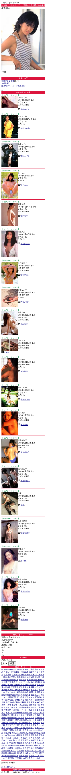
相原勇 (4, 690)
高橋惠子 (36, 723)
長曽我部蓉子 (28, 728)
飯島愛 (12, 695)
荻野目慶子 (25, 702)
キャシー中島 (26, 710)
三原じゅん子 (20, 748)
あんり (27, 669)
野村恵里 (20, 735)
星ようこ (5, 743)
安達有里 (22, 687)
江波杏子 (17, 672)
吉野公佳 (38, 753)
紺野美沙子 (37, 715)
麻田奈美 (24, 216)
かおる (32, 674)
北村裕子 (17, 710)
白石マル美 (25, 128)
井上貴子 (34, 669)
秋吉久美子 (25, 244)
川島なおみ (16, 674)
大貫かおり (25, 302)
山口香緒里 (25, 533)
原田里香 (34, 735)
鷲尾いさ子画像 (7, 81)
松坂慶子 (20, 743)
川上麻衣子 (24, 705)
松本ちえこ (37, 743)
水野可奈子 (27, 758)
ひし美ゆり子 (14, 740)
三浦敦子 (11, 748)
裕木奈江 (20, 753)
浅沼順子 (20, 669)
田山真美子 (25, 725)
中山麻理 (7, 733)
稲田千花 (9, 672)
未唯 (17, 745)
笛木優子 (32, 740)
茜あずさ (9, 692)
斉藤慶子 (38, 718)
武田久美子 (18, 728)
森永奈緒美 (6, 687)
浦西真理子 (12, 697)
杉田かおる (13, 680)
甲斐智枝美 (24, 707)
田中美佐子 (31, 680)
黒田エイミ (25, 156)
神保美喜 (5, 723)
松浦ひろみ (18, 685)
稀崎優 (35, 710)
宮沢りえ (30, 748)
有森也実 (34, 690)
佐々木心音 (19, 718)
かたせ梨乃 (33, 707)
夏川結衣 (29, 733)
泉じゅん (24, 185)
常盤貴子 (5, 730)
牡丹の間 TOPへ (8, 767)
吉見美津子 (13, 756)
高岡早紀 (22, 680)
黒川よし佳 (10, 712)
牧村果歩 (24, 425)
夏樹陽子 (38, 682)
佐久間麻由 (21, 677)
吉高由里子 (23, 756)
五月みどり (29, 718)
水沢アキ (32, 685)
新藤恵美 (40, 720)
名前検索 (5, 83)
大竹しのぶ (19, 700)
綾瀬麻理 (30, 687)
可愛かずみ (8, 707)
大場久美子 (29, 700)
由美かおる (29, 753)
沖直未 (18, 702)
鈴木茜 (18, 723)
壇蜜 (22, 505)
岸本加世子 (25, 591)
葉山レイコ (18, 738)
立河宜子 (9, 728)
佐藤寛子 (24, 619)
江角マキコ (29, 697)
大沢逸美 (25, 672)
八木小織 (38, 750)
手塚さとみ (39, 728)
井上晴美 (17, 692)
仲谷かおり (30, 682)
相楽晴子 (11, 720)
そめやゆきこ (26, 723)
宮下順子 (24, 561)
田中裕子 (17, 725)
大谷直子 (11, 700)
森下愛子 (20, 750)
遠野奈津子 (13, 730)
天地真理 (19, 690)
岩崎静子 (25, 692)
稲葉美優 (26, 695)
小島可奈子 (27, 712)
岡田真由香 (10, 702)
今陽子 (21, 715)
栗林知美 (19, 712)
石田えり (40, 692)
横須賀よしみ (34, 756)
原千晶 (27, 735)
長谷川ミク (27, 738)
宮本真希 (38, 748)
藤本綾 (10, 685)
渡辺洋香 (11, 758)
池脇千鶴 (5, 695)
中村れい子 (25, 399)
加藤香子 (15, 705)
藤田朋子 (24, 740)
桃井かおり (25, 481)
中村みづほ (31, 730)
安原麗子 (14, 687)
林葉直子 (9, 738)
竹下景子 (34, 725)
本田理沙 (13, 743)
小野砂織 (38, 700)
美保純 (22, 745)
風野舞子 (32, 705)
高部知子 (9, 725)
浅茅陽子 (11, 690)
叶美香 (8, 705)
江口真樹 (20, 697)
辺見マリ (7, 352)
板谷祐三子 (25, 275)
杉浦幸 (12, 723)
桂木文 (16, 707)
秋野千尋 (13, 669)
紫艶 (17, 720)
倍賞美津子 (37, 738)
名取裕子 (24, 371)
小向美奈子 (12, 677)
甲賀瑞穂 (28, 715)
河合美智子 (25, 452)
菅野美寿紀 (35, 702)
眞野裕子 (11, 745)
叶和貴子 (7, 674)
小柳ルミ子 (13, 715)
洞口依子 (22, 730)
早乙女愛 (30, 677)
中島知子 (19, 758)
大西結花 (38, 697)
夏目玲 (22, 733)
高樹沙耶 (24, 324)
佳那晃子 (25, 674)
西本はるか (12, 735)
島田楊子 (38, 677)
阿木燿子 (5, 669)
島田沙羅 (23, 720)
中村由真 (11, 682)
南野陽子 (29, 745)
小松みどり (25, 109)
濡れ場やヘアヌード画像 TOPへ (14, 86)
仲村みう (15, 733)
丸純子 (26, 685)
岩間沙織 (32, 692)
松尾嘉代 (28, 743)
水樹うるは (37, 745)
